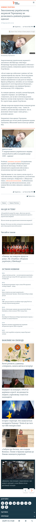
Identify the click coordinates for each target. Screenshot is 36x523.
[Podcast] (2, 507)
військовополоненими (13, 181)
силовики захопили (14, 161)
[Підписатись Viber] (22, 503)
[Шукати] (32, 521)
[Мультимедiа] (19, 521)
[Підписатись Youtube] (14, 503)
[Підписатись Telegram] (25, 503)
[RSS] (29, 503)
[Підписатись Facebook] (2, 503)
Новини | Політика (8, 7)
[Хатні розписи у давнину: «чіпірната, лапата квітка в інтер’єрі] (18, 352)
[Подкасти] (25, 521)
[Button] (17, 27)
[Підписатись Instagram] (18, 503)
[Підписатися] (6, 507)
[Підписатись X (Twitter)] (10, 503)
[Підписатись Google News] (6, 503)
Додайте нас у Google (8, 521)
